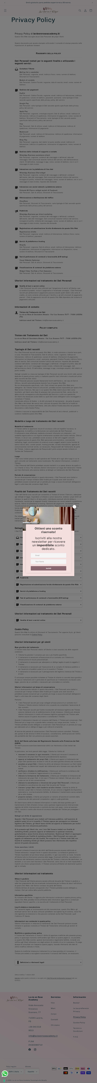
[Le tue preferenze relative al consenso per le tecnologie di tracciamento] (4, 1080)
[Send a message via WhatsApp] (5, 1073)
